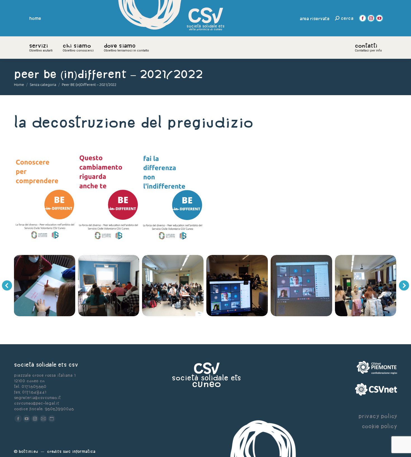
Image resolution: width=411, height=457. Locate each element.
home (35, 18)
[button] (7, 285)
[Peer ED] (127, 286)
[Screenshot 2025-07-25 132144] (44, 197)
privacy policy (377, 416)
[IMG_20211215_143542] (256, 286)
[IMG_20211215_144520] (192, 286)
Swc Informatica (79, 451)
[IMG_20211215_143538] (320, 286)
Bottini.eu (28, 451)
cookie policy (379, 426)
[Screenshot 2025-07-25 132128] (108, 197)
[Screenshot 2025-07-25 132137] (172, 197)
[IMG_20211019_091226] (63, 286)
